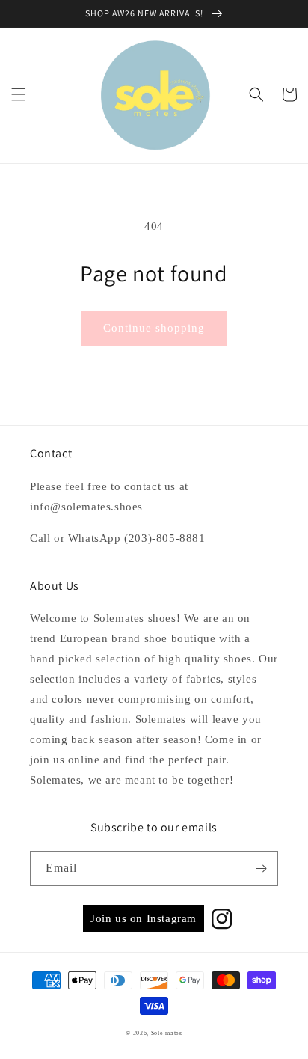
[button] (18, 94)
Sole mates (166, 1033)
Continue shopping (154, 328)
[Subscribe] (260, 868)
